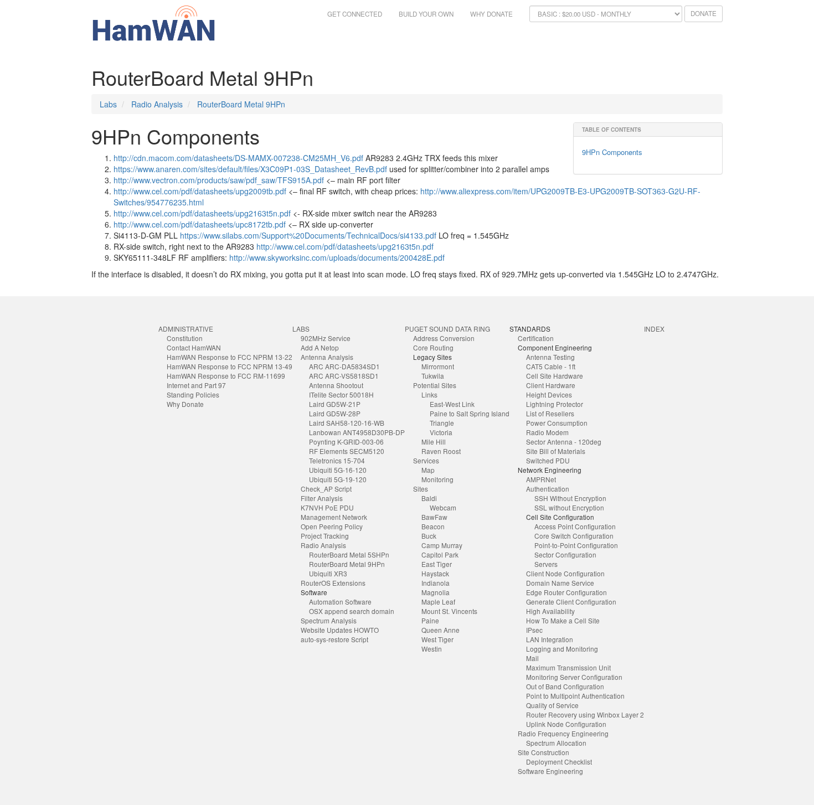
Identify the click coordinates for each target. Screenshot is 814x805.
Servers (546, 564)
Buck (428, 535)
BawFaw (434, 517)
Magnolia (435, 592)
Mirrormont (437, 366)
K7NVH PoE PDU (327, 507)
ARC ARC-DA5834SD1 (344, 366)
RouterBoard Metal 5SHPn (349, 554)
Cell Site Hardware (554, 375)
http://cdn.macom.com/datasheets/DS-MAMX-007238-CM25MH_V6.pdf (238, 157)
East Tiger (436, 564)
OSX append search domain (351, 611)
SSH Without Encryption (570, 498)
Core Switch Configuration (574, 535)
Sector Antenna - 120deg (563, 441)
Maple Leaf (438, 601)
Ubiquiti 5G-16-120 (338, 469)
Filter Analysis (322, 498)
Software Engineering (550, 771)
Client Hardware (550, 385)
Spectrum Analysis (329, 620)
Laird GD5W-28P (334, 413)
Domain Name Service (560, 582)
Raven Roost (441, 451)
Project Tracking (325, 535)
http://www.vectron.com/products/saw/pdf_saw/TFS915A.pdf (219, 179)
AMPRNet (541, 479)
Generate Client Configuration (571, 601)
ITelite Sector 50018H (341, 394)
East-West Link (452, 404)
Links (429, 394)
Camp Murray (441, 545)
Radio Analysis (157, 104)
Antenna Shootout (336, 385)
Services (426, 460)
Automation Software (340, 601)
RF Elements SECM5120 (346, 451)
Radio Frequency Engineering (563, 733)
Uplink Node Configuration (566, 724)
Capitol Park (439, 554)
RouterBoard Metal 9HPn (241, 104)
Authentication (547, 488)
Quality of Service (552, 705)
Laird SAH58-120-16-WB (346, 422)
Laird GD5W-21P (334, 404)
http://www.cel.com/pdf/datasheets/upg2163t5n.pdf (202, 213)
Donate (704, 13)
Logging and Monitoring (562, 648)
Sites (420, 488)
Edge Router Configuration (566, 592)
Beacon (433, 526)
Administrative (185, 328)
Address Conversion (444, 338)
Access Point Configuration (575, 526)
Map (428, 469)
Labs (108, 104)
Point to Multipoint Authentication (575, 695)
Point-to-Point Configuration (576, 545)
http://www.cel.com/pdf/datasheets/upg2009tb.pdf (200, 191)
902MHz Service (326, 338)
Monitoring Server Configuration (574, 677)
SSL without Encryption (569, 507)
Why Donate (491, 13)
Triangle (442, 422)
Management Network (334, 517)
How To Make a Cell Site (563, 620)
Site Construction (543, 752)
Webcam (443, 507)
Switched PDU (548, 460)
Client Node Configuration (565, 573)
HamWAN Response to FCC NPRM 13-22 (229, 357)
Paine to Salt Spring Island (469, 413)
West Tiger (437, 639)
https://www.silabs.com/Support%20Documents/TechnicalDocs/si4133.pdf (308, 235)
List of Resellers (550, 413)
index (654, 328)
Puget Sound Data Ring (447, 328)
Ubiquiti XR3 (328, 573)
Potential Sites (434, 385)
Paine (430, 620)
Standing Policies (193, 394)
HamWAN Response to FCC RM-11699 (226, 375)
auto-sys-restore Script (334, 639)
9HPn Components (612, 152)
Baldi (429, 498)
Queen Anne (440, 629)
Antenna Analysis (327, 357)
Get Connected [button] (354, 13)
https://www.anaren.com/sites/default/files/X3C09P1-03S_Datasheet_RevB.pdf (250, 168)
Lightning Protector (554, 404)
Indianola (435, 582)
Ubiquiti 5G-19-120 (338, 479)
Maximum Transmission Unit (568, 667)
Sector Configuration (565, 554)
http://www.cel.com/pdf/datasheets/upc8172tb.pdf (200, 224)
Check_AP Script (326, 488)
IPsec (534, 629)
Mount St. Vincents (449, 611)
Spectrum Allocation (556, 742)
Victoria (441, 432)
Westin (431, 648)
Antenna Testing (550, 357)
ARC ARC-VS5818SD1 (344, 375)
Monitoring (437, 479)
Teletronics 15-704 (337, 460)
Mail (532, 658)
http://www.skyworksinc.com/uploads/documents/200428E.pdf (337, 257)
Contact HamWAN (194, 347)
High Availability (550, 611)
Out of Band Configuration (565, 686)
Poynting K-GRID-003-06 (346, 441)
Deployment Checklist (559, 761)
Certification (536, 338)
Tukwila (432, 375)
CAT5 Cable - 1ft (550, 366)
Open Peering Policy (332, 526)
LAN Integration (549, 639)
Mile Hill (433, 441)
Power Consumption (557, 422)
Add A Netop (320, 347)
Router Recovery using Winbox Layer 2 (585, 714)
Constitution (185, 338)
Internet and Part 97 (196, 385)
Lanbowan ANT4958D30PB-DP (357, 432)
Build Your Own (426, 13)
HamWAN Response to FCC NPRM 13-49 (229, 366)
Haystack (435, 573)
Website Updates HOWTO (340, 629)
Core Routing (433, 347)
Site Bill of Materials (555, 451)
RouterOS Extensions (333, 582)
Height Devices (549, 394)
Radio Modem (547, 432)
